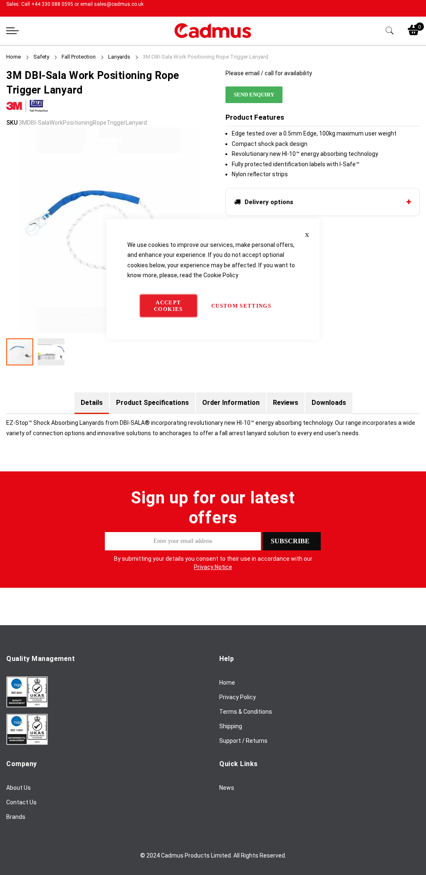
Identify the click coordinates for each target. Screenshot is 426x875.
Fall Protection (79, 57)
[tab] (91, 402)
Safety (41, 57)
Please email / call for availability (268, 73)
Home (13, 57)
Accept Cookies (168, 305)
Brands (15, 816)
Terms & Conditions (245, 711)
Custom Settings (241, 305)
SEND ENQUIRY (254, 94)
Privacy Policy (237, 697)
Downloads (329, 403)
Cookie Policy (220, 275)
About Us (18, 787)
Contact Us (21, 802)
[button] (50, 352)
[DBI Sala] (27, 112)
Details (92, 403)
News (226, 787)
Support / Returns (243, 740)
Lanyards (119, 57)
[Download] (27, 705)
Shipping (230, 726)
